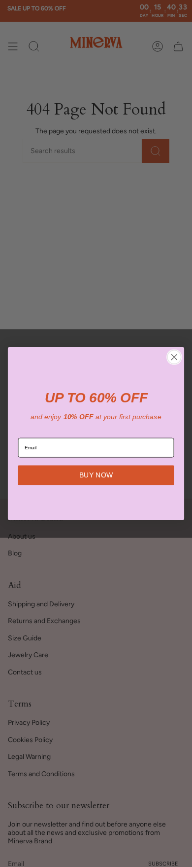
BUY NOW (96, 475)
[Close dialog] (174, 357)
